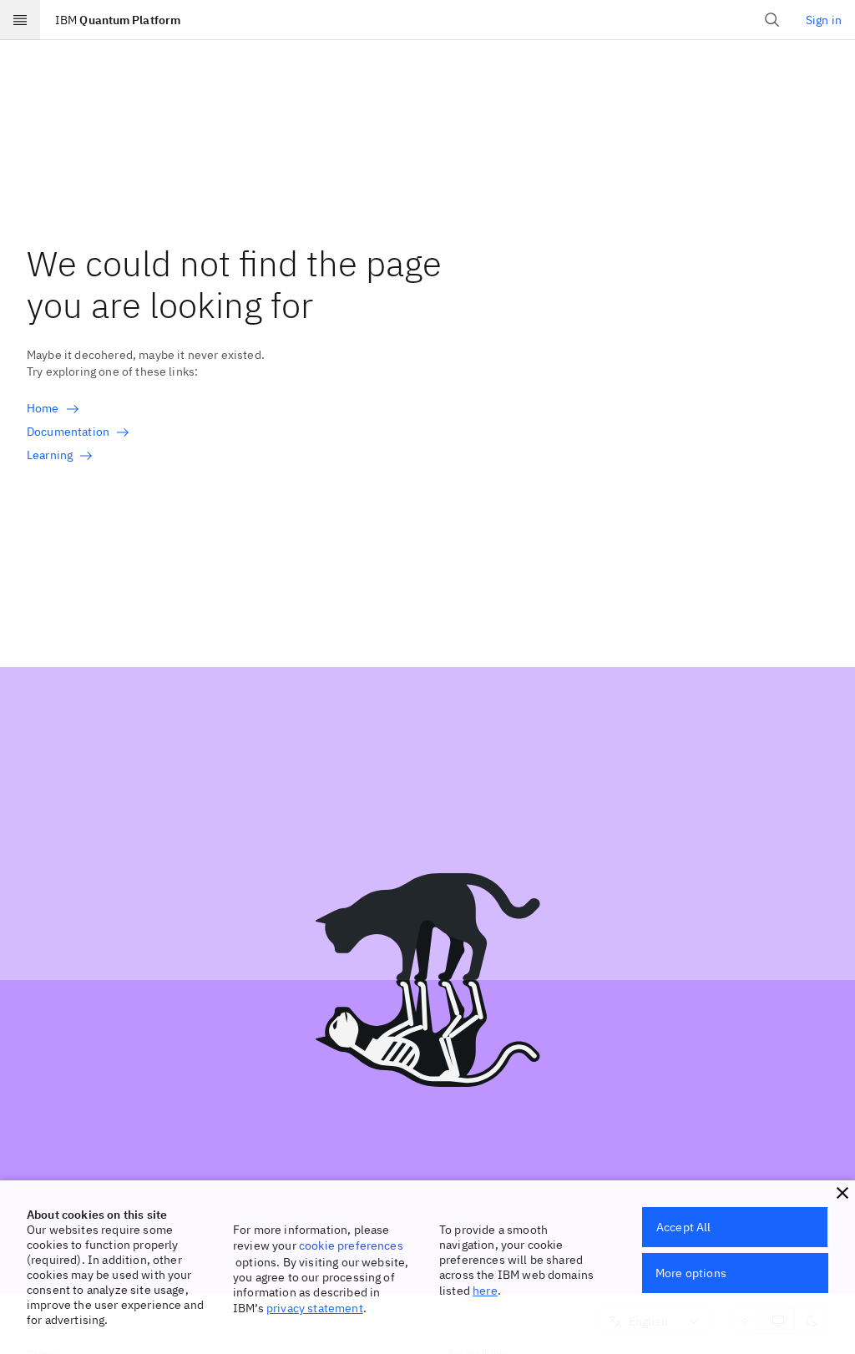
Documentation (68, 431)
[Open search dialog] (772, 20)
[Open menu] (20, 20)
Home (43, 408)
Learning (50, 454)
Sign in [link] (824, 20)
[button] (842, 1193)
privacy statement (314, 1308)
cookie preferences (351, 1245)
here (485, 1290)
